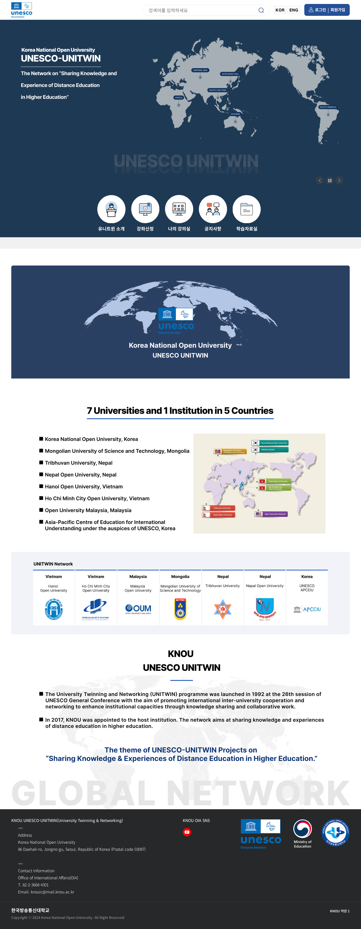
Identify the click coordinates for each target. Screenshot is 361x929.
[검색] (262, 10)
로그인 (320, 9)
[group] (111, 213)
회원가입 (338, 9)
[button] (339, 180)
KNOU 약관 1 (340, 911)
